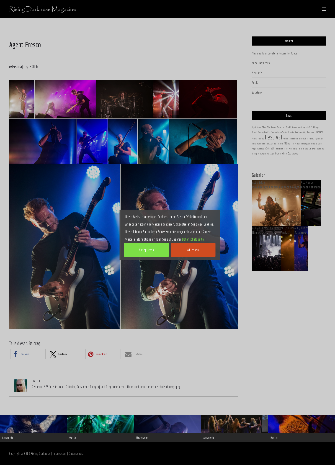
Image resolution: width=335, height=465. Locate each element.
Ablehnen (193, 250)
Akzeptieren (146, 250)
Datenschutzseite (193, 239)
